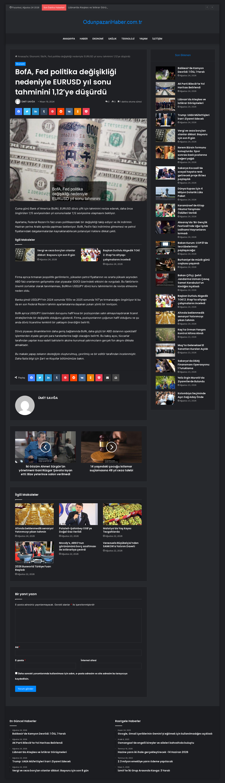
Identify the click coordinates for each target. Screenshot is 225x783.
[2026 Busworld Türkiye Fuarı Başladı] (34, 552)
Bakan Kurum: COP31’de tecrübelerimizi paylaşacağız (193, 246)
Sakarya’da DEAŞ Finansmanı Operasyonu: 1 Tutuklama (194, 364)
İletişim (157, 38)
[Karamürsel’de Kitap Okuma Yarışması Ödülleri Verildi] (165, 210)
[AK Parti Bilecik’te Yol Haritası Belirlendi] (165, 88)
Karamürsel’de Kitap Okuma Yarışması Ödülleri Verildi (191, 209)
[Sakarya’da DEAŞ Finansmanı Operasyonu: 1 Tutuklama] (165, 365)
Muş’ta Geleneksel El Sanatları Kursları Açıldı (193, 347)
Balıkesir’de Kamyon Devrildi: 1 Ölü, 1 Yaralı (191, 70)
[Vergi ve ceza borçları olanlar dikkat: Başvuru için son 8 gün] (25, 254)
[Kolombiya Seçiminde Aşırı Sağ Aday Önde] (165, 398)
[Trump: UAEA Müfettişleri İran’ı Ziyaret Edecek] (165, 119)
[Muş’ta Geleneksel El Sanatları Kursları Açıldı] (165, 350)
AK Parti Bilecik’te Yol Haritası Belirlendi (191, 85)
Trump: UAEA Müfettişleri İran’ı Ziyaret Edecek (194, 116)
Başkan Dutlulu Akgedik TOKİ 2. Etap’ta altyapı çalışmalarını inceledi (121, 255)
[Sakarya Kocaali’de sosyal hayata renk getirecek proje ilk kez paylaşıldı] (165, 172)
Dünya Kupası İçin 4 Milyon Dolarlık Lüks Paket (190, 192)
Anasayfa (69, 38)
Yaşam (143, 38)
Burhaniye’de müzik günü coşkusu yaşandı (194, 261)
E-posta (20, 660)
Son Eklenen (183, 55)
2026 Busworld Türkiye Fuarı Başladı (33, 568)
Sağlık (112, 38)
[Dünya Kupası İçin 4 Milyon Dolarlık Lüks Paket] (165, 193)
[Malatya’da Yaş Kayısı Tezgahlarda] (122, 514)
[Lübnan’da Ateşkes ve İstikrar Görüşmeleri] (165, 104)
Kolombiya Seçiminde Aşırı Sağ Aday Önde (192, 395)
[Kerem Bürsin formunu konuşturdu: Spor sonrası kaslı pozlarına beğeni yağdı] (165, 152)
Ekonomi (97, 38)
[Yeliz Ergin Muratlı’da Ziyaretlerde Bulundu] (165, 382)
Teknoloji (127, 38)
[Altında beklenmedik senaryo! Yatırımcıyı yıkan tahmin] (34, 514)
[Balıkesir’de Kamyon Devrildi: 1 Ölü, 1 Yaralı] (165, 73)
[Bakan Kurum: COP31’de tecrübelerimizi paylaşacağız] (165, 247)
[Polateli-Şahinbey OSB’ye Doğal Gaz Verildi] (78, 514)
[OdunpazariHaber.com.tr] (112, 22)
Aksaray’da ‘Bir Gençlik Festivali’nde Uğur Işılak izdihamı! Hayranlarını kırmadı (193, 228)
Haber (84, 38)
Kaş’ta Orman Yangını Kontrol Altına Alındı (192, 331)
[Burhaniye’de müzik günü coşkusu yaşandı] (165, 264)
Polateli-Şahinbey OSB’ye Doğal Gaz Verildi (75, 530)
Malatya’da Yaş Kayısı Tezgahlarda (117, 530)
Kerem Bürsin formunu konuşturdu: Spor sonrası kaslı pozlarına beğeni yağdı (192, 153)
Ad (17, 647)
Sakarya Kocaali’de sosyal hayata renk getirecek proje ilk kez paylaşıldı (192, 173)
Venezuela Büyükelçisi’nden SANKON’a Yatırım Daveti (121, 544)
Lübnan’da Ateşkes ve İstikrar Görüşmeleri (91, 7)
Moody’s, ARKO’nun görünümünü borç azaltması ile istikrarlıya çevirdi (77, 546)
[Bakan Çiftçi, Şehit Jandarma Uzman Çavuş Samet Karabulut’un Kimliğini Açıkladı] (165, 280)
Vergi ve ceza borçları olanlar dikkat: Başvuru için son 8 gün (192, 134)
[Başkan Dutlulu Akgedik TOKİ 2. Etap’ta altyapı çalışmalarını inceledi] (90, 254)
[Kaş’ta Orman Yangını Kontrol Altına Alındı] (165, 334)
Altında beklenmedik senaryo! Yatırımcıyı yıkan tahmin (34, 530)
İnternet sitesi (89, 660)
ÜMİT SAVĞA (28, 101)
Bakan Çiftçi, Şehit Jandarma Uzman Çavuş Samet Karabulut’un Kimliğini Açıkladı (193, 281)
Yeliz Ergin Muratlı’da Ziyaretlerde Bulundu (191, 379)
